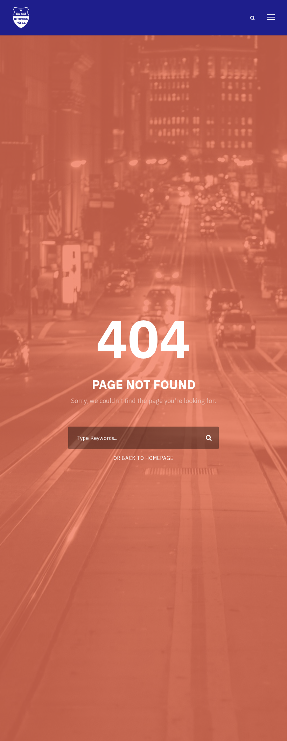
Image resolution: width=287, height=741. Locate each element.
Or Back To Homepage (143, 458)
